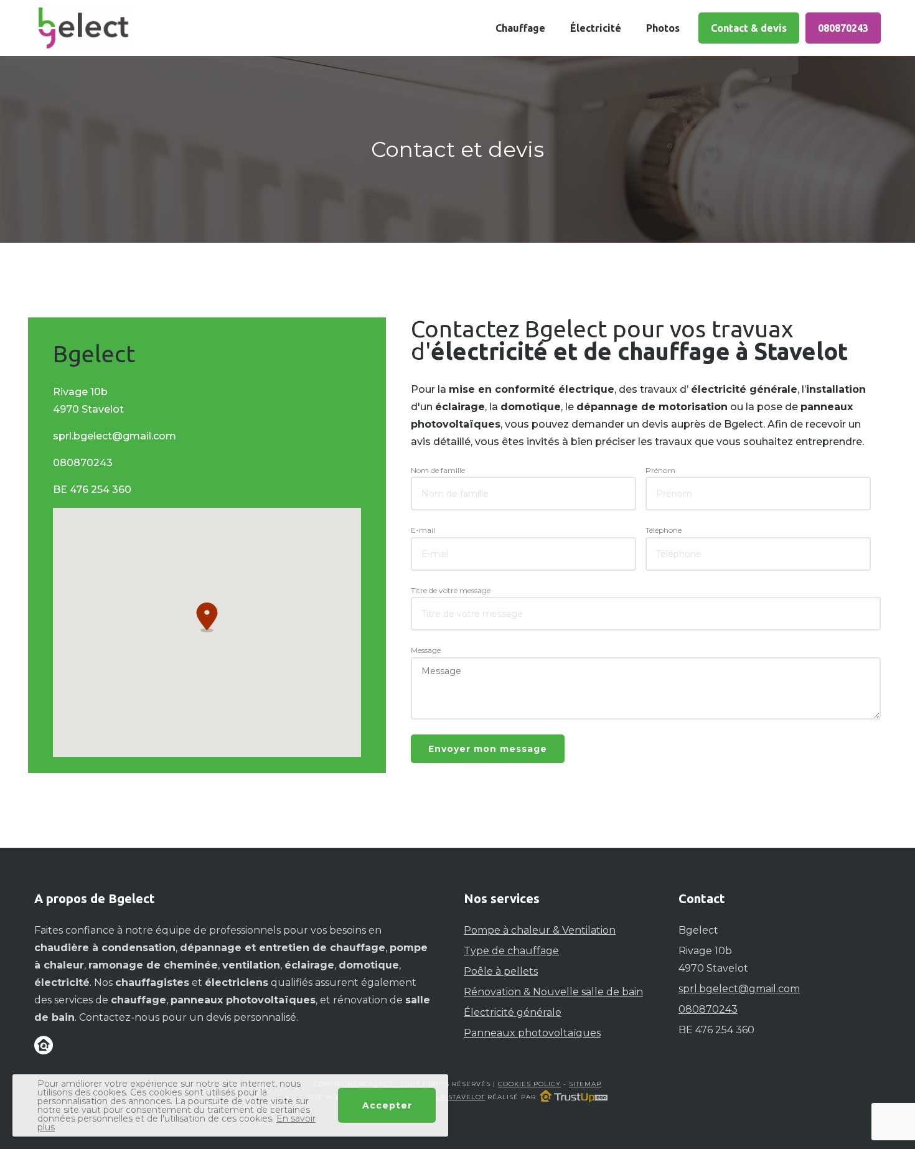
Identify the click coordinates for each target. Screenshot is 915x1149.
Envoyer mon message (487, 748)
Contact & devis (749, 28)
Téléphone (663, 530)
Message (426, 650)
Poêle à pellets (501, 971)
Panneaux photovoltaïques (532, 1033)
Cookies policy (529, 1084)
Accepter (387, 1105)
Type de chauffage (511, 951)
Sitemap (585, 1084)
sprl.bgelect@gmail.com (114, 436)
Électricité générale (512, 1012)
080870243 (843, 28)
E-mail (423, 530)
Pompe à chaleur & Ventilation (540, 930)
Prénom (660, 470)
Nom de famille (438, 470)
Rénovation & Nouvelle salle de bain (553, 992)
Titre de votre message (450, 590)
